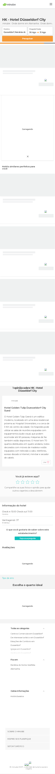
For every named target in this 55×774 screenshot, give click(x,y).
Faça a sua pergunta (28, 538)
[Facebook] (23, 756)
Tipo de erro (8, 578)
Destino (7, 28)
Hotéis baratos (17, 696)
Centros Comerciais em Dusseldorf (27, 633)
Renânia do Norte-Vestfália (23, 665)
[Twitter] (27, 756)
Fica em (14, 659)
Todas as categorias (20, 628)
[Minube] (9, 4)
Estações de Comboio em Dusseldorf (23, 643)
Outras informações (20, 691)
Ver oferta (46, 84)
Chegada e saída (35, 28)
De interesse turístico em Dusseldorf (27, 637)
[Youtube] (34, 756)
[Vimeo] (30, 756)
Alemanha (15, 669)
